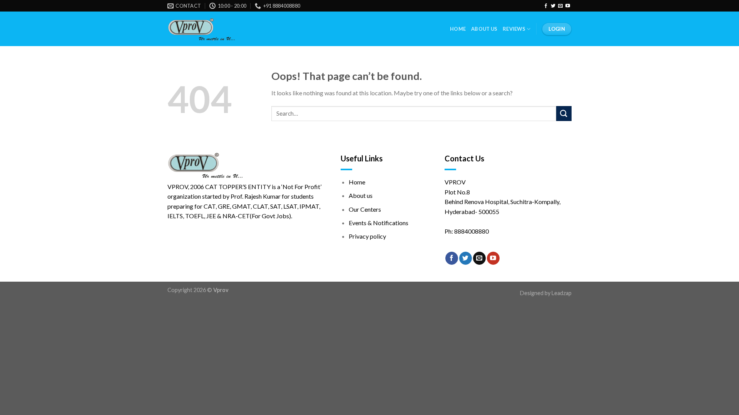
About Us (484, 29)
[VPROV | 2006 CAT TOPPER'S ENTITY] (201, 29)
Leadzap (562, 293)
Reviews (514, 29)
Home (458, 29)
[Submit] (564, 113)
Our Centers (365, 209)
